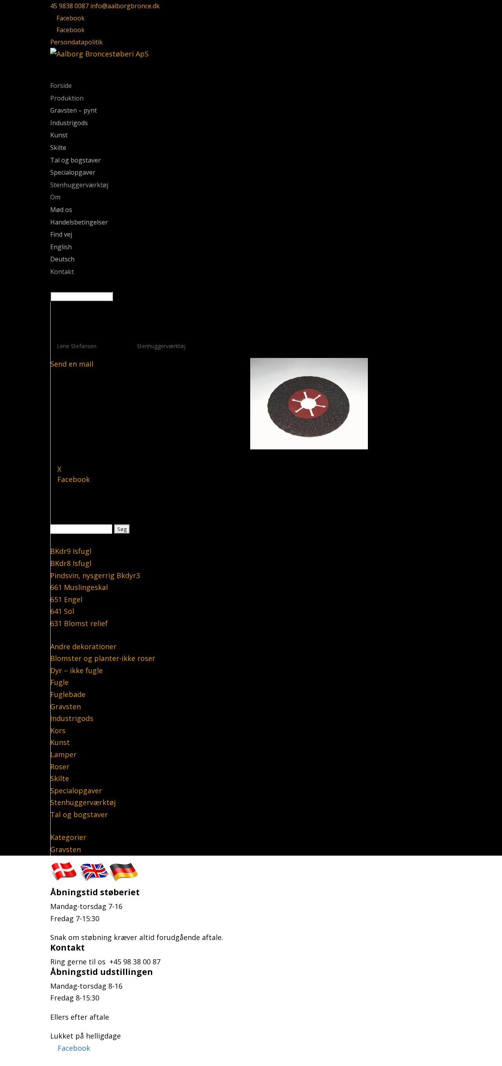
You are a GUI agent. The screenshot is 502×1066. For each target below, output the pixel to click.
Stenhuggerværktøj (79, 185)
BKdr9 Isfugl (70, 551)
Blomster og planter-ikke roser (102, 658)
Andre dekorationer (83, 646)
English (61, 247)
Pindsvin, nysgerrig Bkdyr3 (95, 575)
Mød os (61, 209)
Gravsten (65, 706)
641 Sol (62, 611)
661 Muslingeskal (79, 587)
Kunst (58, 135)
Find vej (61, 234)
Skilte (58, 147)
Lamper (63, 754)
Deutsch (62, 259)
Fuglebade (67, 694)
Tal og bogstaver (75, 160)
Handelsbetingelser (79, 222)
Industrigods (69, 123)
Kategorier (68, 837)
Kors (57, 730)
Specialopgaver (72, 172)
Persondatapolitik (76, 42)
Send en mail (71, 364)
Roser (59, 766)
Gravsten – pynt (73, 110)
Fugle (59, 682)
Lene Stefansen (76, 346)
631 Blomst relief (79, 623)
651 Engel (66, 599)
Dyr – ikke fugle (76, 670)
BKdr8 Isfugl (70, 563)
